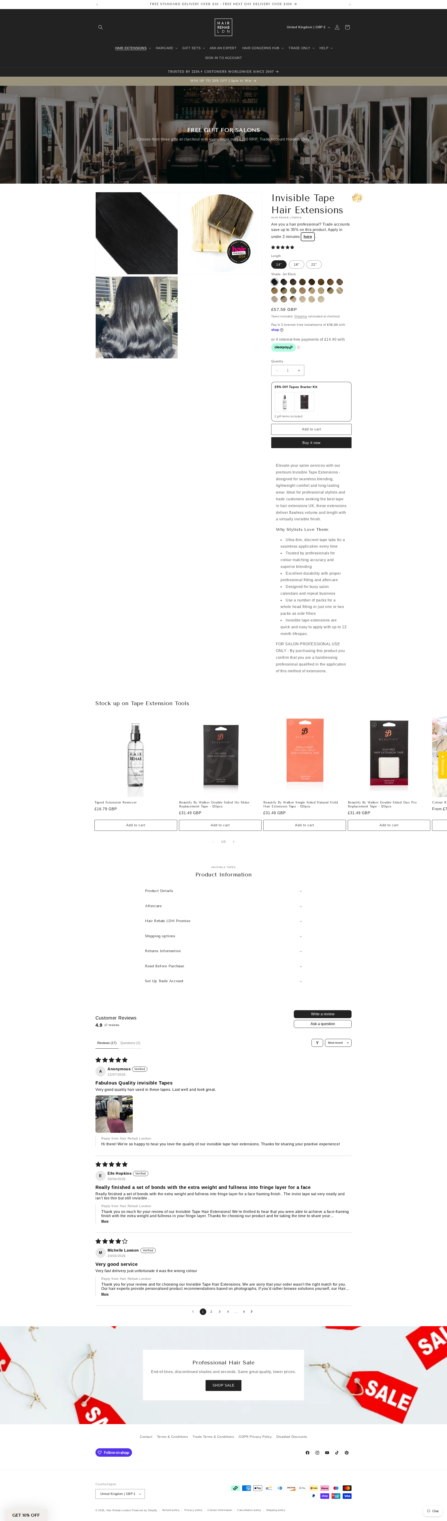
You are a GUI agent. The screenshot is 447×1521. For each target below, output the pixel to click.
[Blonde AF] (302, 299)
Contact (146, 1437)
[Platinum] (311, 299)
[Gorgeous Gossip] (311, 282)
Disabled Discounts (291, 1437)
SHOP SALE (223, 1385)
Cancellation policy (249, 1510)
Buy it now (311, 443)
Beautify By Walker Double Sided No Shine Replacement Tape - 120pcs (214, 804)
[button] (100, 27)
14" (279, 264)
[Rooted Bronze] (330, 282)
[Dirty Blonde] (321, 290)
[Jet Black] (274, 282)
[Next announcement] (350, 4)
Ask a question (323, 1024)
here (308, 237)
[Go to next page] (253, 1311)
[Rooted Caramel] (339, 282)
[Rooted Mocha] (302, 290)
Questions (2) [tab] (130, 1043)
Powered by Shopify (144, 1510)
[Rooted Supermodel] (284, 290)
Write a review (323, 1014)
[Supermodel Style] (293, 290)
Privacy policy (193, 1510)
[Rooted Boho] (274, 290)
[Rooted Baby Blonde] (284, 299)
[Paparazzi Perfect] (293, 282)
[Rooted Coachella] (330, 290)
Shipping (300, 316)
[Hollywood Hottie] (321, 282)
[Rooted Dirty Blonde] (311, 290)
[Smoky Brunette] (302, 282)
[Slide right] (234, 842)
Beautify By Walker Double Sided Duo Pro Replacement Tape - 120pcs (382, 804)
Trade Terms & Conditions (213, 1437)
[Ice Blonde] (321, 299)
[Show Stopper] (284, 282)
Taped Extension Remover (116, 802)
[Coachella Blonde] (339, 290)
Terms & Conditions (172, 1437)
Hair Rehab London (118, 1510)
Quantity (277, 361)
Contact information (219, 1510)
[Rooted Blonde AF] (293, 299)
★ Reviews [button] (443, 765)
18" (296, 264)
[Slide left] (213, 842)
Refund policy (171, 1510)
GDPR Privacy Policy (255, 1437)
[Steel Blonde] (274, 299)
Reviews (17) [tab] (107, 1043)
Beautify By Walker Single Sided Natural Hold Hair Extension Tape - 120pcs (300, 804)
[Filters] (317, 1043)
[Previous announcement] (97, 4)
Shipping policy (275, 1510)
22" (314, 264)
